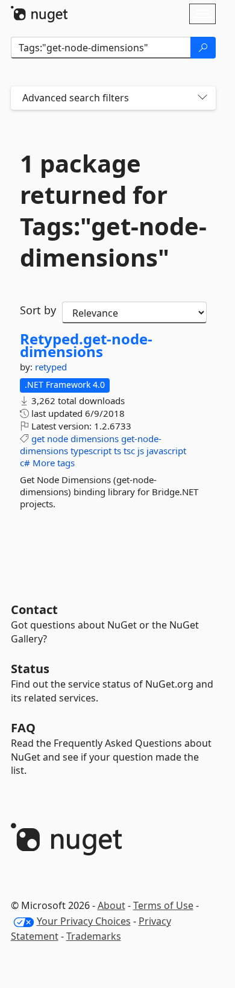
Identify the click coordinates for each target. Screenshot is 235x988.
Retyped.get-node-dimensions (86, 345)
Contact (34, 609)
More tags (54, 463)
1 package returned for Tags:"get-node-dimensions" (113, 210)
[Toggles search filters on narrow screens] (202, 98)
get (38, 438)
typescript (90, 451)
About (111, 905)
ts (117, 451)
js (140, 451)
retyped (51, 367)
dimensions (94, 438)
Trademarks (93, 936)
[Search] (203, 48)
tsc (129, 451)
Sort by (38, 310)
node (57, 438)
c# (25, 463)
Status (30, 668)
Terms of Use (163, 905)
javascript (166, 451)
